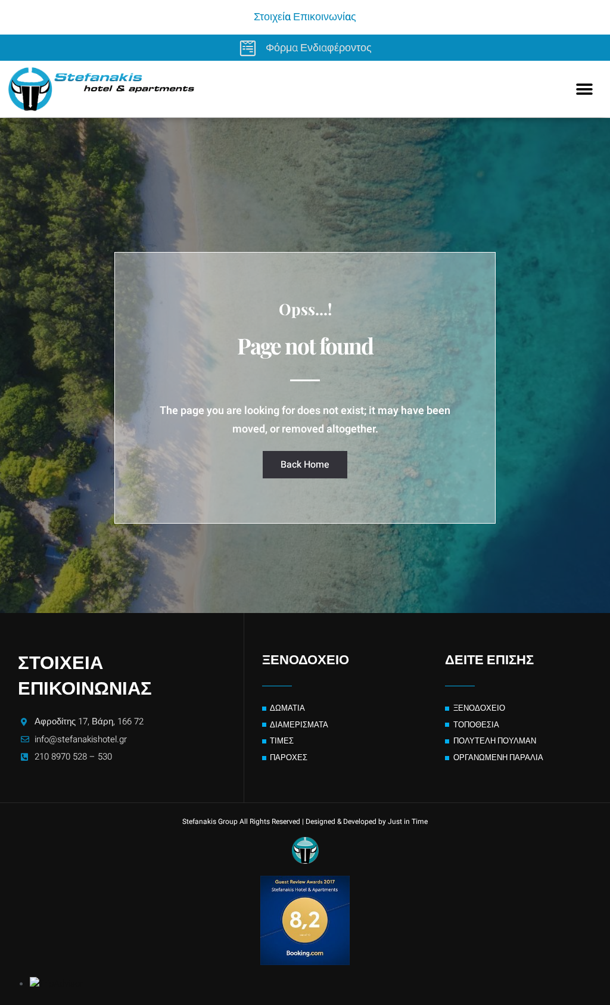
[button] (584, 89)
